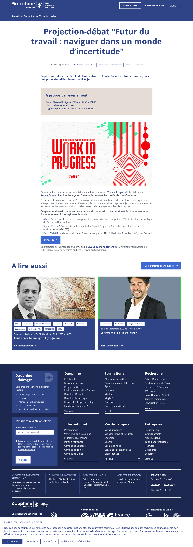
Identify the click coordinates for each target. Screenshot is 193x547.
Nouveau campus (73, 383)
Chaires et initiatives (155, 398)
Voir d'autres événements (159, 265)
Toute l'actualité (47, 16)
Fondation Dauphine (75, 405)
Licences (109, 390)
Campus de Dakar (73, 453)
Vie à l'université (113, 429)
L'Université (70, 379)
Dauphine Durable (74, 394)
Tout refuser (31, 541)
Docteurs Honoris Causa (158, 383)
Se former (150, 453)
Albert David (50, 219)
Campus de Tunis (73, 449)
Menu (172, 5)
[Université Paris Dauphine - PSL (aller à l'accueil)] (33, 5)
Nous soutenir (152, 437)
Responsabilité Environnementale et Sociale (79, 389)
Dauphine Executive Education (25, 476)
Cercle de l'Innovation (134, 65)
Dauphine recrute (154, 5)
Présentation (71, 429)
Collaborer (150, 449)
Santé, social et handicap (118, 449)
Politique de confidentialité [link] (76, 541)
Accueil (15, 16)
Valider (23, 459)
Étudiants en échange (75, 437)
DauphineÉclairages (24, 377)
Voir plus (68, 411)
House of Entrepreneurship (79, 402)
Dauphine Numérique (75, 398)
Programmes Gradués (116, 405)
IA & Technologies (27, 405)
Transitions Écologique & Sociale (34, 409)
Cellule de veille (113, 445)
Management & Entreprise (31, 402)
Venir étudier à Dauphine (77, 433)
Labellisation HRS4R (155, 402)
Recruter (149, 445)
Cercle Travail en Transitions (110, 65)
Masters (109, 394)
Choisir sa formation (115, 379)
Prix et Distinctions (155, 379)
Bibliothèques (112, 453)
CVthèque (150, 390)
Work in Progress (116, 192)
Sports (108, 441)
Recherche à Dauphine (157, 387)
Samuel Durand (49, 195)
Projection (90, 65)
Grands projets (153, 433)
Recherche (78, 65)
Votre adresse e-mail (26, 427)
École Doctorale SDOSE (157, 394)
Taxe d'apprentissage (156, 441)
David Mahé (49, 233)
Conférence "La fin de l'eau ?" (119, 332)
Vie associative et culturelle (119, 433)
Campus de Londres (75, 445)
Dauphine (29, 16)
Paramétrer (49, 541)
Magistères (110, 398)
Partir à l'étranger (73, 441)
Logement (110, 437)
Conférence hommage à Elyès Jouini (37, 338)
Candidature (130, 5)
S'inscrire (49, 239)
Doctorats (110, 402)
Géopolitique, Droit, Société (32, 394)
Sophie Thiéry (50, 226)
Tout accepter (11, 541)
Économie (23, 398)
